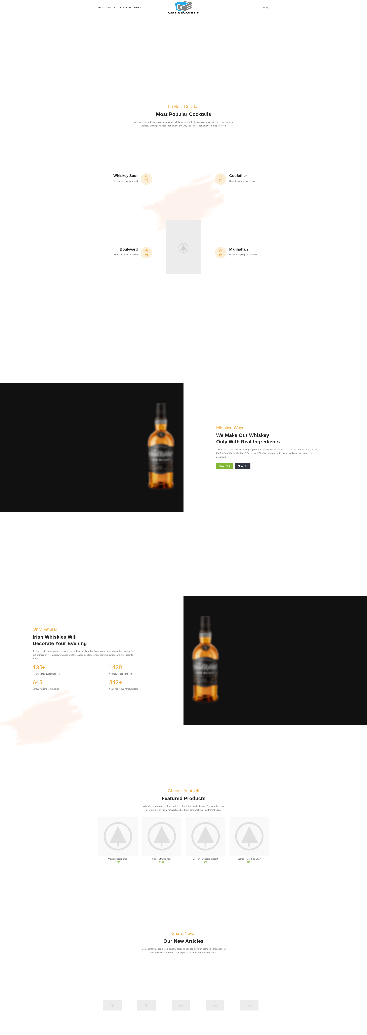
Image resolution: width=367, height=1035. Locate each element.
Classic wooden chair (117, 859)
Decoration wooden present (205, 859)
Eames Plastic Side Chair (249, 859)
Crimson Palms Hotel (161, 859)
